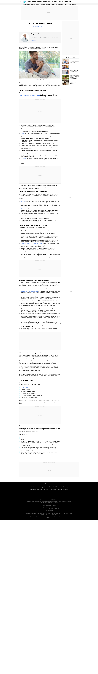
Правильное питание (47, 1)
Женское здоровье (26, 4)
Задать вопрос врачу (52, 486)
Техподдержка (53, 489)
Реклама (45, 486)
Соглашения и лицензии (37, 486)
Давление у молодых (35, 4)
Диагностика (60, 1)
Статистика (46, 489)
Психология (48, 4)
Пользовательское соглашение (48, 487)
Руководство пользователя (62, 489)
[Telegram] (52, 483)
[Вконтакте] (45, 483)
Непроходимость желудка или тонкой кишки (31, 243)
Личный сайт (34, 40)
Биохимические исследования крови (29, 291)
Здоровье (34, 1)
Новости (29, 1)
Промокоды (60, 4)
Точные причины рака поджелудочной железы (29, 95)
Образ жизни (39, 1)
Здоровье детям (67, 1)
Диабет (22, 133)
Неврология (42, 4)
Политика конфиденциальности (64, 486)
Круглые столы (54, 4)
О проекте (30, 486)
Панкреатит (23, 158)
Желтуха (23, 201)
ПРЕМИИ (65, 4)
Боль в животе (24, 208)
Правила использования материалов (34, 487)
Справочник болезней (72, 4)
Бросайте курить (25, 387)
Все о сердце (54, 1)
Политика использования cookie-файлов (63, 487)
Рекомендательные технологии (36, 489)
